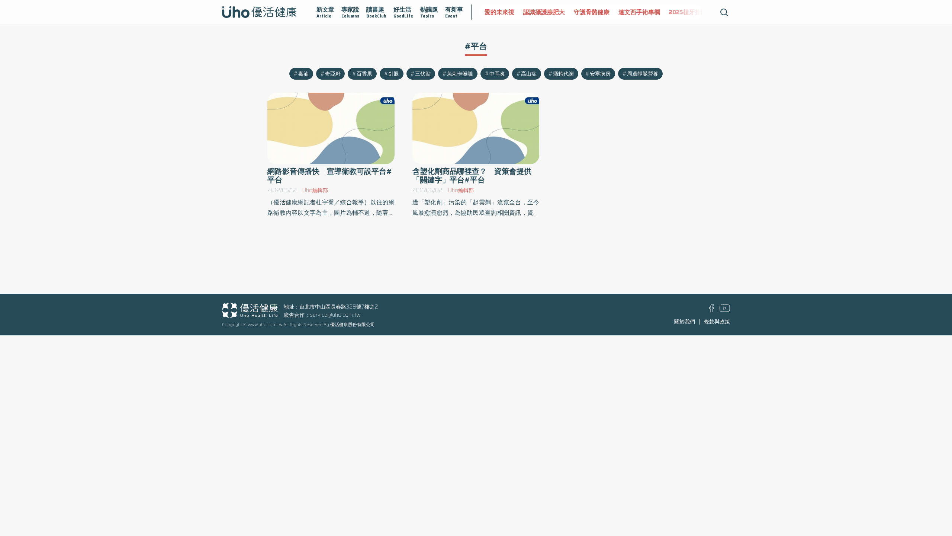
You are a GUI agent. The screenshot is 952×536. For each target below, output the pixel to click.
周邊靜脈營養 (642, 74)
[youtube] (725, 310)
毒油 (303, 74)
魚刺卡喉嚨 (460, 74)
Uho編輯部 (315, 190)
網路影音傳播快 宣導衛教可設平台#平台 (329, 175)
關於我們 (684, 322)
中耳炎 (497, 74)
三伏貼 (423, 74)
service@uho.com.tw (335, 315)
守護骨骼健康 (592, 12)
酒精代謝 (563, 74)
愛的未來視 (499, 12)
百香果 (364, 74)
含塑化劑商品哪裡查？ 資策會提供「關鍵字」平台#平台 (471, 175)
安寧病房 (600, 74)
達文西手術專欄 (639, 12)
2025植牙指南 (688, 12)
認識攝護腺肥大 (544, 12)
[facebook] (711, 310)
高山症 (529, 74)
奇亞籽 (333, 74)
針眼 (394, 74)
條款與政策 (717, 322)
